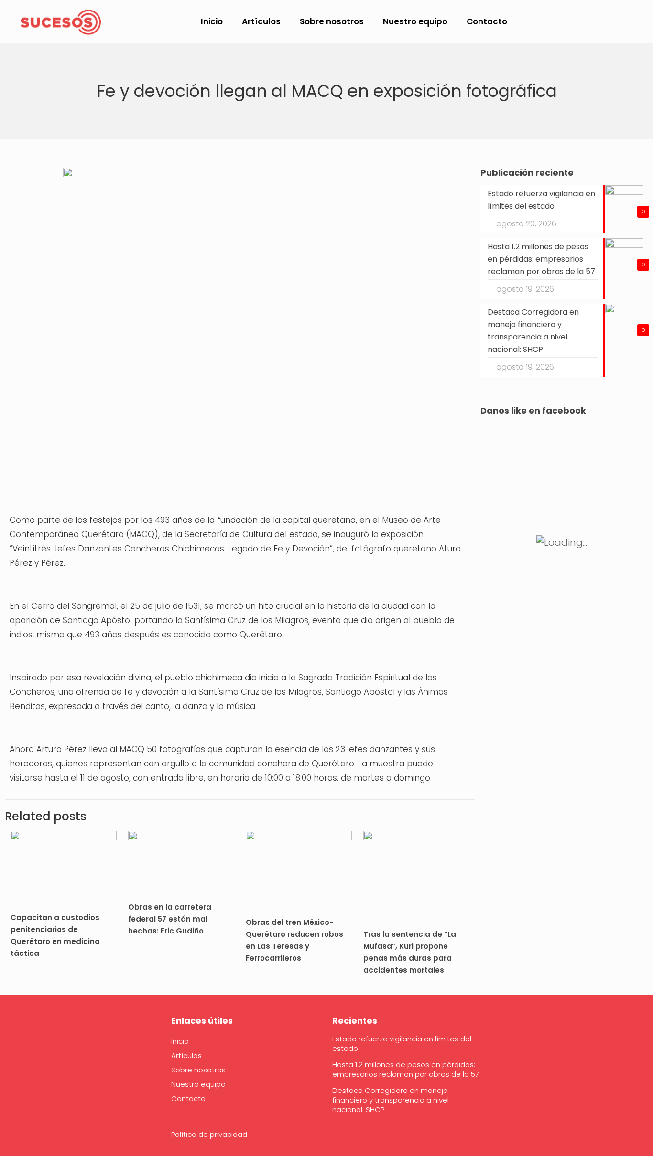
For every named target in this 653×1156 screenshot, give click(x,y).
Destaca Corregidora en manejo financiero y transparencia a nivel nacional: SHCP (390, 1100)
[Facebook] (16, 1050)
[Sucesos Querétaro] (60, 21)
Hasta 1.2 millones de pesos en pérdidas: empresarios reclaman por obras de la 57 (405, 1069)
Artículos (186, 1055)
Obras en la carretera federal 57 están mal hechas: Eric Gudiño (169, 919)
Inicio (180, 1041)
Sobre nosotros (198, 1070)
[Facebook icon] (580, 22)
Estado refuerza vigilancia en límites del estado (401, 1043)
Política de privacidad (209, 1134)
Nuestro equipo (198, 1084)
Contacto (188, 1098)
